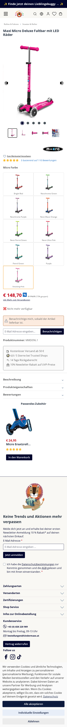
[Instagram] (13, 658)
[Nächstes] (60, 81)
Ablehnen (33, 721)
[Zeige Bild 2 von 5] (28, 123)
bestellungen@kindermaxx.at (23, 635)
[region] (33, 90)
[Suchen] (35, 14)
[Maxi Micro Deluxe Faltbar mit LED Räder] (33, 82)
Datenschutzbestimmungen (38, 564)
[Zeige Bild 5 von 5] (44, 123)
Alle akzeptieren (33, 704)
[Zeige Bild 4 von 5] (39, 123)
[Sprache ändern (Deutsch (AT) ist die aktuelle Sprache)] (41, 14)
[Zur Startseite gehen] (19, 13)
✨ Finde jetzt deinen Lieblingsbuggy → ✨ (33, 4)
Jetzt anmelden (14, 555)
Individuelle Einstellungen (33, 712)
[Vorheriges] (3, 81)
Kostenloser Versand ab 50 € (27, 351)
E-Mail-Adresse (12, 540)
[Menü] (5, 14)
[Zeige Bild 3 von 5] (33, 123)
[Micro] (53, 148)
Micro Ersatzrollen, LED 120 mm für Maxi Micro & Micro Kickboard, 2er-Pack (19, 444)
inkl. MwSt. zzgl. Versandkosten (16, 300)
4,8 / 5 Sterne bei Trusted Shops (29, 355)
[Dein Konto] (48, 14)
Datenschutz (50, 696)
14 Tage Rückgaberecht (23, 360)
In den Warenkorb (19, 457)
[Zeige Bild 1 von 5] (22, 123)
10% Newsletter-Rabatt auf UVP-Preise (32, 364)
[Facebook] (6, 658)
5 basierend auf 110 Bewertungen (30, 160)
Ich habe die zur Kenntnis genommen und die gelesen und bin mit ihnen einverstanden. (34, 568)
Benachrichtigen (52, 331)
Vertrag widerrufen (16, 644)
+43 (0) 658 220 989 (17, 626)
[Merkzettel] (54, 14)
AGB (44, 568)
